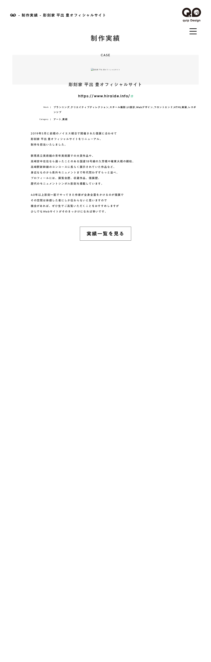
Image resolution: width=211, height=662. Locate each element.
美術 (65, 119)
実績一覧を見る (105, 233)
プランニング (61, 107)
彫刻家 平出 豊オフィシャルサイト (74, 15)
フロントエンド (163, 107)
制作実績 (30, 15)
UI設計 (131, 107)
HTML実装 (180, 107)
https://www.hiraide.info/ (104, 96)
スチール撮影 (118, 107)
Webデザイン (144, 107)
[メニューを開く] (193, 31)
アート (57, 119)
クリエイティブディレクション (90, 107)
